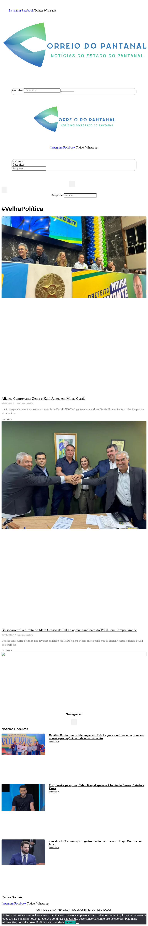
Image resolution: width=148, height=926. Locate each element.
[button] (72, 184)
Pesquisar (17, 90)
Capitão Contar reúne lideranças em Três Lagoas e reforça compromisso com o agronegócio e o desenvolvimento (96, 737)
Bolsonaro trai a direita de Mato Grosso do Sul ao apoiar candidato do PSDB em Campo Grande (69, 630)
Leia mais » (7, 419)
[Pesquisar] (67, 91)
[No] (77, 923)
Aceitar (70, 922)
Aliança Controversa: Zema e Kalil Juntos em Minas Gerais (43, 398)
